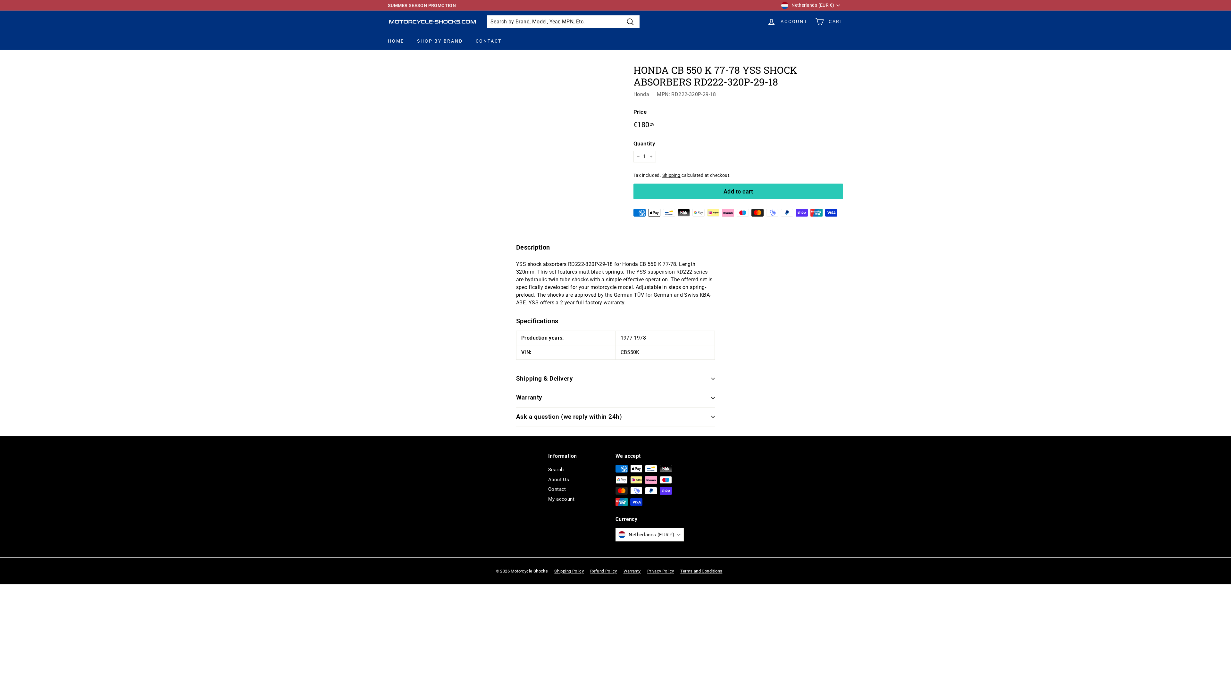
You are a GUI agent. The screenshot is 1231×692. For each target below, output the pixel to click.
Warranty (529, 397)
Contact (489, 41)
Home (396, 41)
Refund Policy (603, 571)
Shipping (671, 175)
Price (640, 112)
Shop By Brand (440, 41)
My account (561, 499)
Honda (641, 94)
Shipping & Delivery (544, 378)
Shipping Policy (569, 571)
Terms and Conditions (701, 571)
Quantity (644, 143)
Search (556, 470)
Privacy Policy (660, 571)
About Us (558, 479)
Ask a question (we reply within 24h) (569, 416)
